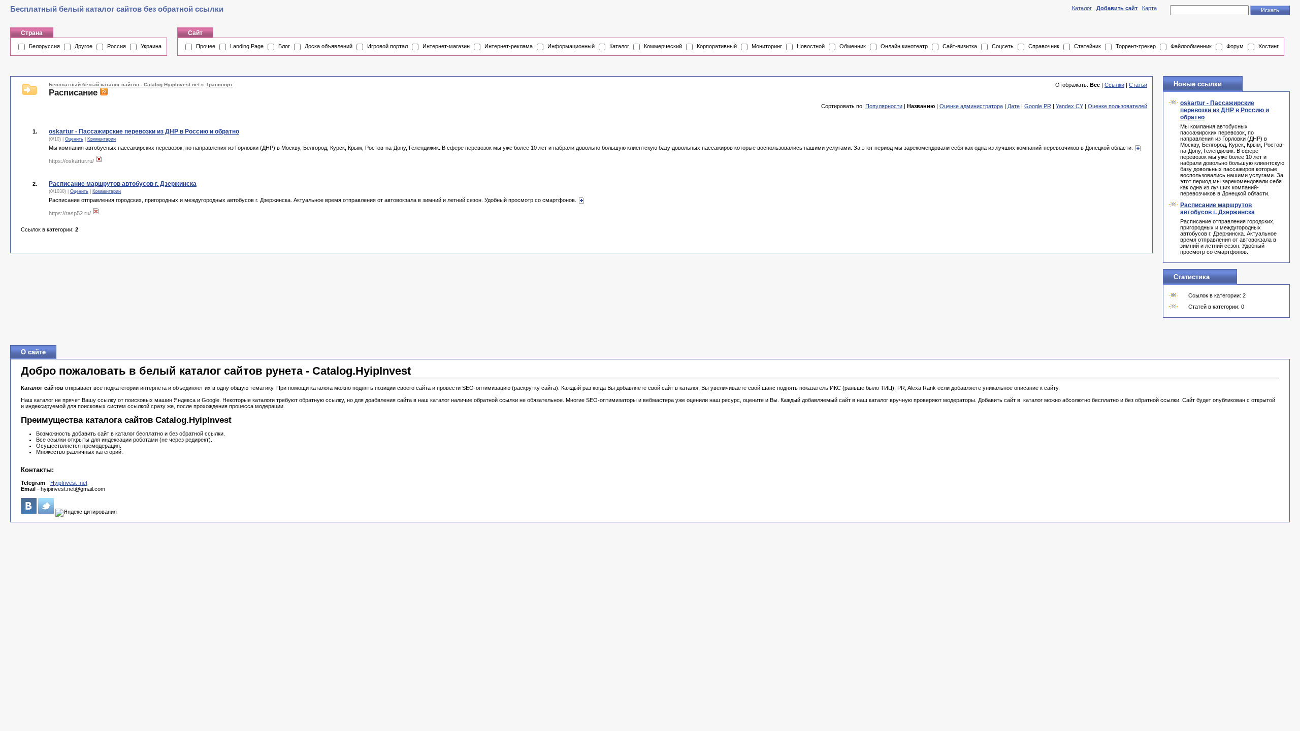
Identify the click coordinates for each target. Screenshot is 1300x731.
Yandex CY (1069, 106)
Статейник (1087, 46)
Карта (1149, 8)
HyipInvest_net (68, 483)
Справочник (1043, 46)
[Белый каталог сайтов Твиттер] (46, 512)
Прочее (205, 46)
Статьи (1138, 85)
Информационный (571, 46)
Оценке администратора (971, 106)
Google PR (1037, 106)
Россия (116, 46)
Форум (1235, 46)
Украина (151, 46)
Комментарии (101, 139)
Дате (1014, 106)
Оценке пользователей (1117, 106)
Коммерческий (663, 46)
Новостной (811, 46)
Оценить (74, 139)
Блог (284, 46)
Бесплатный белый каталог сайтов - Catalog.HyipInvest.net (124, 84)
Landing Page (247, 46)
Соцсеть (1003, 46)
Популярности (883, 106)
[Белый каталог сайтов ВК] (29, 512)
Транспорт (219, 84)
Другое (83, 46)
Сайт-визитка (959, 46)
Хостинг (1268, 46)
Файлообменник (1191, 46)
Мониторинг (767, 46)
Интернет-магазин (446, 46)
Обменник (852, 46)
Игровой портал (387, 46)
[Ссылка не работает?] (99, 161)
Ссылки (1114, 85)
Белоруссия (44, 46)
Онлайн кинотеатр (904, 46)
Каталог (1082, 8)
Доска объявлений (328, 46)
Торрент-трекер (1136, 46)
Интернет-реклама (508, 46)
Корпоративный (717, 46)
